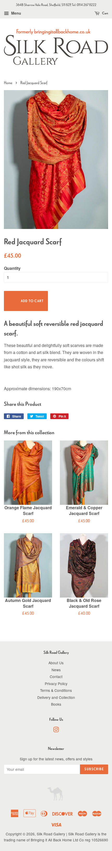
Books (56, 704)
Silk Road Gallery (51, 833)
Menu (15, 13)
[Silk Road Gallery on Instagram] (56, 730)
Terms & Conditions (56, 690)
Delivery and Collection (56, 697)
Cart (105, 13)
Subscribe (94, 769)
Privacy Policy (56, 683)
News (56, 669)
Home (8, 82)
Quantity (12, 268)
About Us (56, 662)
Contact (56, 676)
